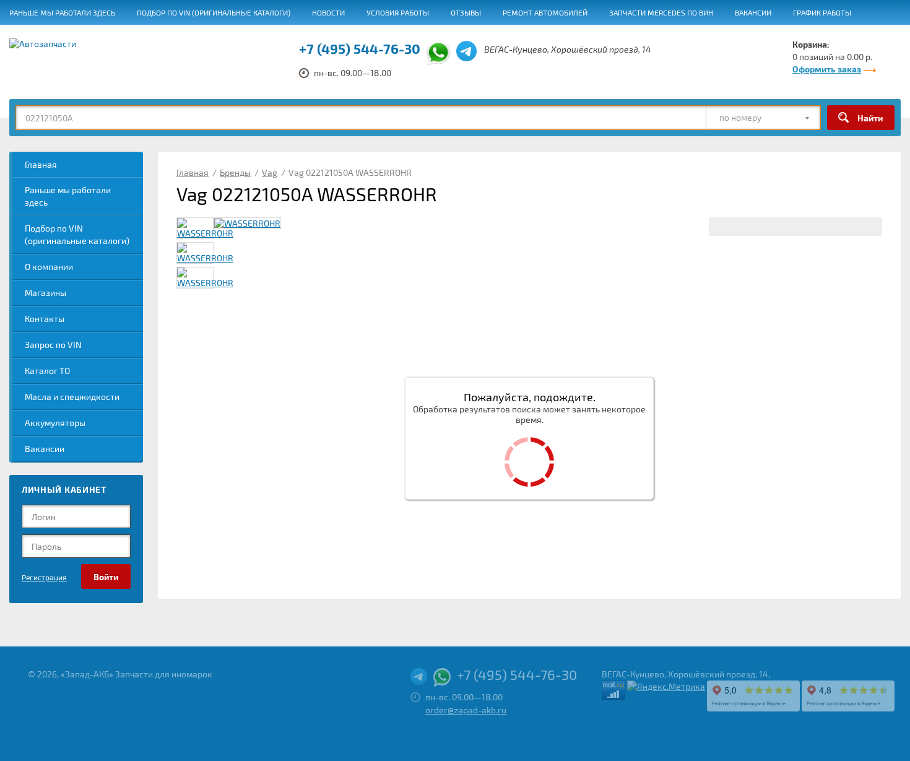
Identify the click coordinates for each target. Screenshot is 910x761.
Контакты (44, 318)
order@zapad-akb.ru (465, 710)
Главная (41, 164)
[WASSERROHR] (247, 223)
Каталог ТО (47, 370)
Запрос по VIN (53, 344)
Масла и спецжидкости (72, 396)
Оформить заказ (826, 69)
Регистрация (44, 577)
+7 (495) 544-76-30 (359, 48)
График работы (822, 12)
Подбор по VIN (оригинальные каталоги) (213, 12)
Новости (328, 12)
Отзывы (466, 12)
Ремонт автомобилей (545, 12)
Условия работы (397, 12)
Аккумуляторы (55, 422)
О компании (49, 266)
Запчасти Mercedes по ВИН (661, 12)
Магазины (45, 292)
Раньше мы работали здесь (62, 12)
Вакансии (753, 12)
